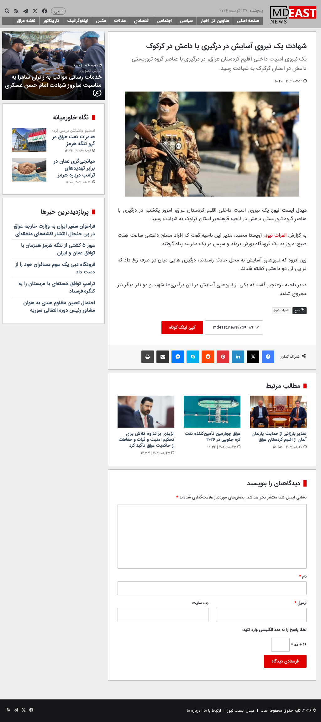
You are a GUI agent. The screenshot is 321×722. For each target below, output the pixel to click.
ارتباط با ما (212, 710)
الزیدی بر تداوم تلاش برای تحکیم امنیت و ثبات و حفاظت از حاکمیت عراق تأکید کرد (146, 439)
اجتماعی (164, 20)
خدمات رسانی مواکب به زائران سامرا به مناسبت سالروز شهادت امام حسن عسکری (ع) (53, 82)
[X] (253, 356)
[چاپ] (147, 356)
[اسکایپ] (193, 356)
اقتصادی (141, 20)
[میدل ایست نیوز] (293, 15)
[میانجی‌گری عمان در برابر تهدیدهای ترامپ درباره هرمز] (29, 170)
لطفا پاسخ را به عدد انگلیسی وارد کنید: (274, 629)
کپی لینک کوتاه (182, 327)
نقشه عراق (26, 20)
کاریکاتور (51, 20)
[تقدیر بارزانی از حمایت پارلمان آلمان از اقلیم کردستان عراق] (278, 412)
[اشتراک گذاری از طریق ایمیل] (162, 356)
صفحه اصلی (248, 20)
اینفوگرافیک (77, 20)
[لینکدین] (238, 356)
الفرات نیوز (276, 235)
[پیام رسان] (177, 356)
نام (303, 576)
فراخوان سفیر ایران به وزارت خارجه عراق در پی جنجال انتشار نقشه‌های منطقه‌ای (54, 230)
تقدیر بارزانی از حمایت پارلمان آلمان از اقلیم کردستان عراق (279, 436)
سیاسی (186, 20)
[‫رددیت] (208, 356)
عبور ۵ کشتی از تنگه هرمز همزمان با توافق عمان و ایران (58, 249)
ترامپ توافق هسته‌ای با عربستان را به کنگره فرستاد (56, 287)
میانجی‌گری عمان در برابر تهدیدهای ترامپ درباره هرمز (74, 168)
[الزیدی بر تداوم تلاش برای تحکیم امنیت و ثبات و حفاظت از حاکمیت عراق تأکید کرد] (146, 412)
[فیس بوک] (268, 356)
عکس (101, 20)
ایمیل (300, 603)
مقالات (120, 20)
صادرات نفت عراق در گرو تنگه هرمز (73, 138)
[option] (53, 65)
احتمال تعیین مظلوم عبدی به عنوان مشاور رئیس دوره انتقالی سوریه (59, 306)
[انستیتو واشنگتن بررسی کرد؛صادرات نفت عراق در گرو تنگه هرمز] (29, 140)
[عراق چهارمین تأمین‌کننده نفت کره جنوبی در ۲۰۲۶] (212, 412)
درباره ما (193, 710)
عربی (58, 11)
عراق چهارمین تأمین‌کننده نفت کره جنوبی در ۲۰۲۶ (212, 436)
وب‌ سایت (200, 603)
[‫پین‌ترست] (223, 356)
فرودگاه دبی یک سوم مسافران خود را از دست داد (55, 268)
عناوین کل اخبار (215, 20)
